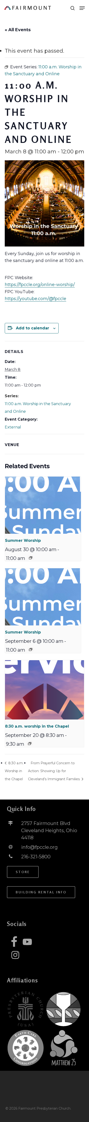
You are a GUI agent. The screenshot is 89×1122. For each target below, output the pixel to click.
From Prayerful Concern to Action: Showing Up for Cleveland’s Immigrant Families (54, 771)
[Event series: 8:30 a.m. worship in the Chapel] (29, 743)
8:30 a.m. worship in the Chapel (37, 726)
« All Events (18, 29)
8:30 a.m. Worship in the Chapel (14, 771)
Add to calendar (32, 328)
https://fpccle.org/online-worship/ (40, 284)
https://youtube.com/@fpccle (35, 298)
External (13, 427)
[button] (82, 8)
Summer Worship (23, 540)
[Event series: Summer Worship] (30, 557)
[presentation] (43, 505)
